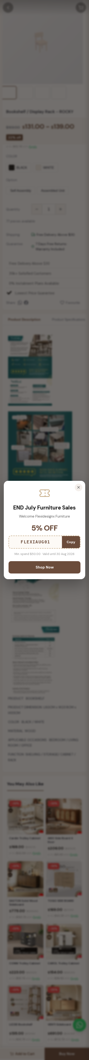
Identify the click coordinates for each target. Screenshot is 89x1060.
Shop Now (45, 567)
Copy (71, 542)
